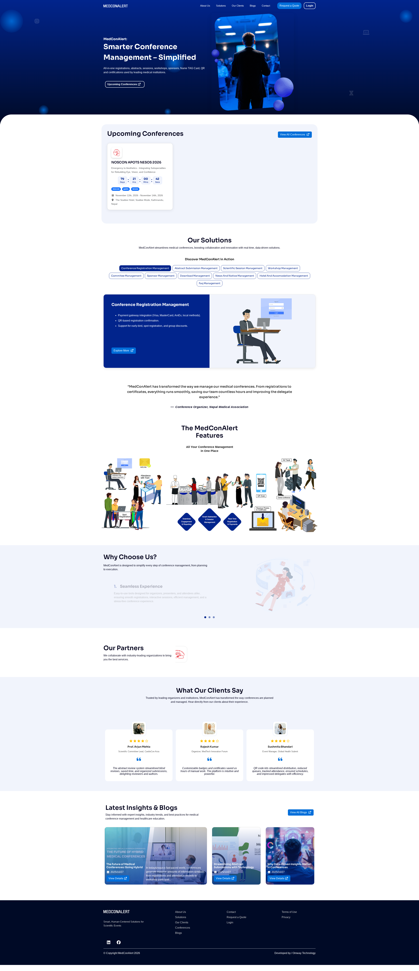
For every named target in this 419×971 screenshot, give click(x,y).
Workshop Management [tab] (283, 268)
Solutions (221, 5)
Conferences (182, 931)
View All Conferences (293, 134)
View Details (116, 881)
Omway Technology (304, 956)
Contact (266, 5)
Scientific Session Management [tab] (242, 268)
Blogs (253, 5)
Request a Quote (289, 5)
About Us (205, 5)
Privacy (286, 920)
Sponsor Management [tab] (160, 275)
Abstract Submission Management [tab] (196, 268)
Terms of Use (289, 915)
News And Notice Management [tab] (234, 275)
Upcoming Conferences (122, 84)
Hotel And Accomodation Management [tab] (284, 275)
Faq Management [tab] (209, 283)
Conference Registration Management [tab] (145, 268)
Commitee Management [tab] (126, 275)
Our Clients (238, 5)
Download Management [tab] (195, 275)
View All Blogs (299, 815)
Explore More (122, 350)
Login (309, 5)
